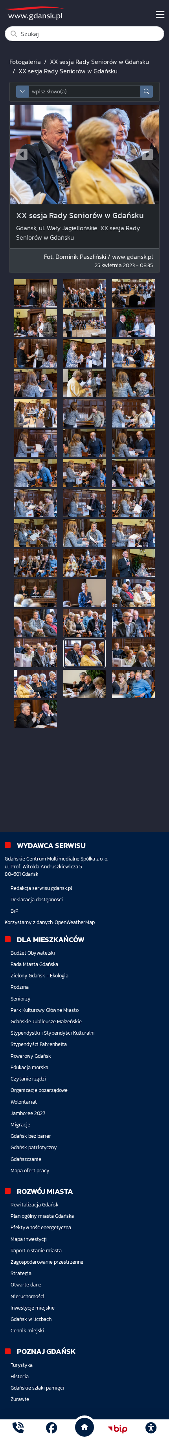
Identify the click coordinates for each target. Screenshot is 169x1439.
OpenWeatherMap (75, 922)
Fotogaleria (25, 61)
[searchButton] (146, 92)
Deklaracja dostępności (37, 899)
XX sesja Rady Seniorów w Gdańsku (99, 61)
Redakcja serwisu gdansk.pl (41, 888)
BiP (14, 911)
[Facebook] (51, 1429)
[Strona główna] (18, 1429)
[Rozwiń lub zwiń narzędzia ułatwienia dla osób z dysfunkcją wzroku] (151, 1429)
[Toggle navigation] (160, 14)
